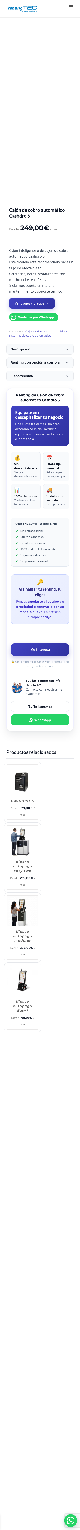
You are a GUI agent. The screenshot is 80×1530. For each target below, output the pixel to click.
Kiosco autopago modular (22, 873)
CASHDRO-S (22, 800)
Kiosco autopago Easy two (57, 804)
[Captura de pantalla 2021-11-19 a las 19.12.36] (40, 112)
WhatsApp (42, 720)
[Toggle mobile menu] (71, 6)
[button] (70, 1520)
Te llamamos (42, 706)
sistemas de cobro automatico (30, 335)
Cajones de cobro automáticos (46, 331)
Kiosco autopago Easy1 (57, 873)
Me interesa (40, 649)
